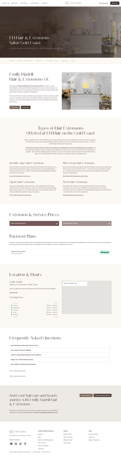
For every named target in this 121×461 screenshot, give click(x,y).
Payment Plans (52, 60)
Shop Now (41, 448)
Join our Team (42, 443)
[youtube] (11, 444)
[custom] (20, 444)
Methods (24, 3)
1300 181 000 (13, 292)
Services (14, 3)
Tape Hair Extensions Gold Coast (19, 176)
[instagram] (16, 444)
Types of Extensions (25, 60)
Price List (39, 60)
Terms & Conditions (43, 445)
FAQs (73, 60)
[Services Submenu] (18, 3)
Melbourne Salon (67, 440)
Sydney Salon (67, 443)
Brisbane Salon (67, 434)
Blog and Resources (94, 440)
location (64, 60)
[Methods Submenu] (28, 3)
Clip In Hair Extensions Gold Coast (20, 195)
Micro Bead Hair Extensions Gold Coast (75, 176)
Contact (44, 3)
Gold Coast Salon (68, 437)
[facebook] (25, 444)
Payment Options (93, 434)
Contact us (92, 437)
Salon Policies (46, 452)
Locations (34, 3)
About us (6, 3)
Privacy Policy (37, 452)
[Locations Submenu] (39, 3)
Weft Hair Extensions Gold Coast (73, 195)
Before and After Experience (45, 440)
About (11, 60)
